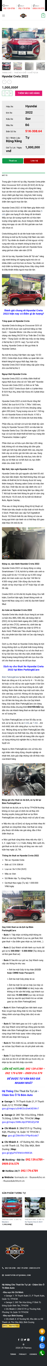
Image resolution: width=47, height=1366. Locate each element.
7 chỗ (35, 723)
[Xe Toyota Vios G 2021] (35, 1207)
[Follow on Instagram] (22, 1340)
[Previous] (6, 44)
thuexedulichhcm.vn (14, 1181)
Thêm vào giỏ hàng (29, 93)
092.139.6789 (34, 1159)
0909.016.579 (10, 1163)
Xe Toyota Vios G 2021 (34, 1222)
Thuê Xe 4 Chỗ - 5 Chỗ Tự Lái (26, 73)
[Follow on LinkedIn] (28, 1340)
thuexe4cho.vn (37, 1177)
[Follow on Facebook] (19, 1340)
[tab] (23, 175)
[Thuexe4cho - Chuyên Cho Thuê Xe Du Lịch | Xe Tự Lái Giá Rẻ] (23, 15)
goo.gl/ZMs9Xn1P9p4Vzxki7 (23, 1135)
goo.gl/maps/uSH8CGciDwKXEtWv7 (20, 1108)
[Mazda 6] (12, 1207)
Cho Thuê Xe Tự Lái (25, 1091)
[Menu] (3, 15)
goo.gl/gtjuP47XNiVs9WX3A (17, 1152)
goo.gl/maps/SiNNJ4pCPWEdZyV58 (20, 1122)
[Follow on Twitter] (25, 1340)
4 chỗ (26, 723)
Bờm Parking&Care (10, 677)
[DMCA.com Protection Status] (11, 1325)
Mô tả (4, 175)
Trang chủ (6, 73)
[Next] (41, 44)
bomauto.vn (21, 1177)
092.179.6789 (29, 1170)
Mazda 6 (5, 1222)
